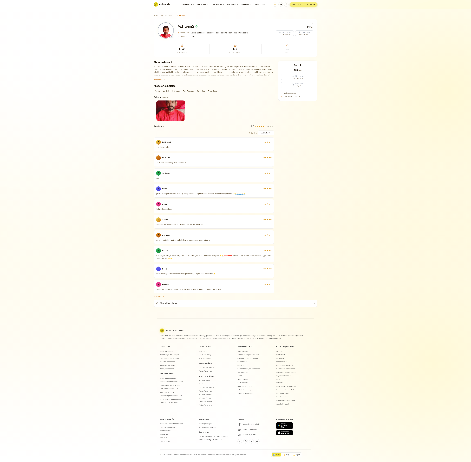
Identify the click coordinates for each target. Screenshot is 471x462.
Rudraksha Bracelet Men (286, 386)
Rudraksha (280, 355)
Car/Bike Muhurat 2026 (169, 389)
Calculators (231, 4)
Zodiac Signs (242, 379)
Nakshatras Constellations (247, 358)
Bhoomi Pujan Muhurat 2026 (171, 396)
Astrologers (167, 16)
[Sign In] (286, 4)
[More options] (312, 23)
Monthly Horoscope (168, 365)
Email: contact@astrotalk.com (210, 440)
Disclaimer (164, 434)
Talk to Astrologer (205, 371)
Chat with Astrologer (207, 367)
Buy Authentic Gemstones (286, 372)
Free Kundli (203, 351)
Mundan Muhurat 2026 (169, 403)
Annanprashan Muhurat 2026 (171, 382)
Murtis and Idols (282, 393)
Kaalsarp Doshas (205, 401)
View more (158, 296)
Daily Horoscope (166, 351)
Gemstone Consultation (285, 369)
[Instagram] (245, 441)
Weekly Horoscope (167, 362)
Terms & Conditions (168, 427)
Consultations (187, 4)
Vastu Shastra (242, 383)
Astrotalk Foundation (245, 393)
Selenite (279, 383)
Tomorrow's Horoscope (169, 358)
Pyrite (278, 379)
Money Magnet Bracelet (285, 400)
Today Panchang (205, 405)
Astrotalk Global (282, 404)
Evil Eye (279, 351)
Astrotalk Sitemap (244, 390)
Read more (158, 80)
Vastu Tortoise (282, 362)
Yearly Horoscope (167, 369)
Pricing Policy (165, 441)
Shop (257, 4)
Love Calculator (205, 358)
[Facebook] (239, 441)
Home (156, 16)
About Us (163, 438)
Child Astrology (243, 351)
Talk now (302, 4)
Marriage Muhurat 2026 (169, 392)
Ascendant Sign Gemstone (248, 355)
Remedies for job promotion (248, 369)
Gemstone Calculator (284, 365)
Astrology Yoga (205, 398)
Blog (264, 4)
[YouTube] (257, 441)
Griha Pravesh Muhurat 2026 (171, 399)
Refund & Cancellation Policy (171, 424)
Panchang (245, 4)
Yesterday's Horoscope (169, 355)
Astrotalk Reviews (205, 394)
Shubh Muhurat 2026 (168, 378)
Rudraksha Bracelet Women (287, 390)
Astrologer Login (205, 424)
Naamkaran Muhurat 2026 (170, 385)
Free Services (216, 4)
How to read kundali (206, 384)
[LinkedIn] (251, 441)
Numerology (242, 362)
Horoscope (201, 4)
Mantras (240, 365)
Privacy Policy (165, 431)
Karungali (280, 358)
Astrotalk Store (204, 380)
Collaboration (243, 372)
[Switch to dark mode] (275, 4)
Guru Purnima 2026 (244, 386)
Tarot (239, 376)
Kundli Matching (205, 355)
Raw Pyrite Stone (282, 397)
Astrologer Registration (208, 427)
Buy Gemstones (282, 376)
